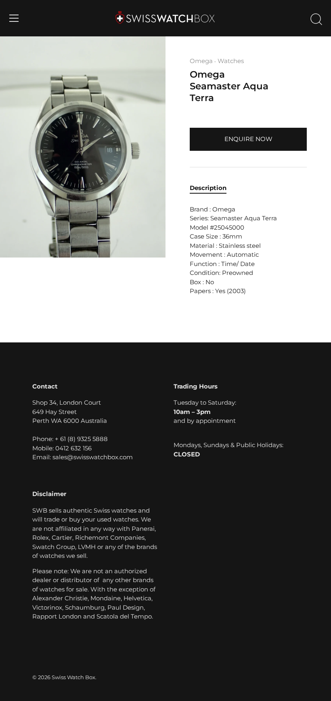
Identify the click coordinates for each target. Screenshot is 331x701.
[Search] (316, 19)
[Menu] (14, 18)
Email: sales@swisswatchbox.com (82, 457)
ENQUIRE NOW (248, 139)
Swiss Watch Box (73, 677)
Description (208, 188)
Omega (201, 61)
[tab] (212, 188)
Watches (231, 61)
